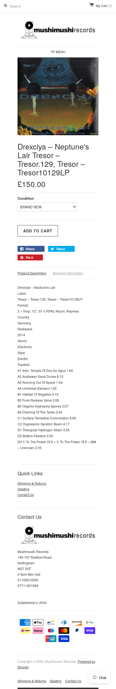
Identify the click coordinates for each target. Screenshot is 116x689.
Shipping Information (68, 273)
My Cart (104, 5)
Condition (26, 198)
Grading (23, 489)
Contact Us (26, 494)
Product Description (32, 273)
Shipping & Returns (32, 483)
